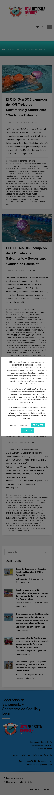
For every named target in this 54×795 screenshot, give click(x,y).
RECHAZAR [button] (38, 425)
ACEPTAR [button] (27, 430)
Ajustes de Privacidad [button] (18, 425)
